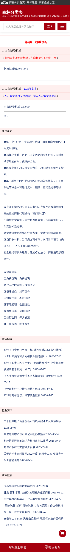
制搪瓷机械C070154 (15, 68)
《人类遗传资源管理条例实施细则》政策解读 (30, 376)
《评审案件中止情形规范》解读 (22, 389)
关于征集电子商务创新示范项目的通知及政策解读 (32, 421)
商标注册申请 (17, 547)
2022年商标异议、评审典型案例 (22, 395)
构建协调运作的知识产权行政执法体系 (26, 440)
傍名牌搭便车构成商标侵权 (19, 486)
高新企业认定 (47, 2)
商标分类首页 (17, 2)
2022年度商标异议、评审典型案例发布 (26, 499)
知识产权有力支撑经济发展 (19, 447)
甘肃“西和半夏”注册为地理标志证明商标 (27, 492)
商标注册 (32, 2)
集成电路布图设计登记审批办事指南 (25, 434)
